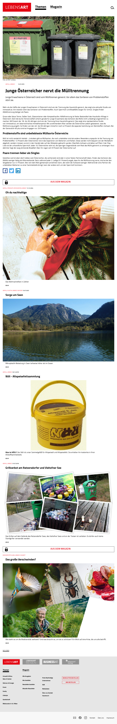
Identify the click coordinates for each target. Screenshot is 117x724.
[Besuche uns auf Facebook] (80, 717)
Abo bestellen (27, 680)
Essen (4, 687)
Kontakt (92, 718)
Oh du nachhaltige (16, 192)
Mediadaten (45, 689)
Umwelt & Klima (7, 676)
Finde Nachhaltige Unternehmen (47, 679)
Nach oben (6, 650)
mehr (7, 285)
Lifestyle (5, 695)
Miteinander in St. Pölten (10, 704)
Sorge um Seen (14, 295)
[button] (40, 7)
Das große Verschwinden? (20, 559)
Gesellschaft (6, 699)
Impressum (110, 718)
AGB (43, 685)
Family (5, 691)
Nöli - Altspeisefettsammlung (22, 376)
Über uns (101, 718)
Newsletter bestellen (29, 684)
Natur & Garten (7, 679)
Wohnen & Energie (8, 683)
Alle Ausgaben (27, 676)
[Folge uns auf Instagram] (85, 717)
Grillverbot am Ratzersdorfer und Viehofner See (33, 468)
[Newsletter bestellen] (74, 717)
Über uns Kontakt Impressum (47, 694)
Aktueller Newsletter (29, 688)
